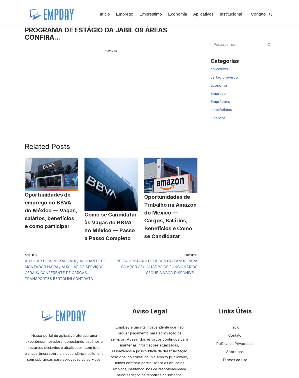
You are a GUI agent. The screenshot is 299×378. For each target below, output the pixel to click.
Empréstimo (150, 14)
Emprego (124, 14)
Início (105, 14)
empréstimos (221, 109)
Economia (177, 14)
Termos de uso (234, 360)
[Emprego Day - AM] (52, 14)
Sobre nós (235, 352)
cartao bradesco (224, 77)
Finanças (218, 118)
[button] (244, 14)
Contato (258, 14)
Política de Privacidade (234, 343)
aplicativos (219, 69)
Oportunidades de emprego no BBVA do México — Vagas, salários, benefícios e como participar (51, 210)
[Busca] (270, 14)
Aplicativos (203, 14)
